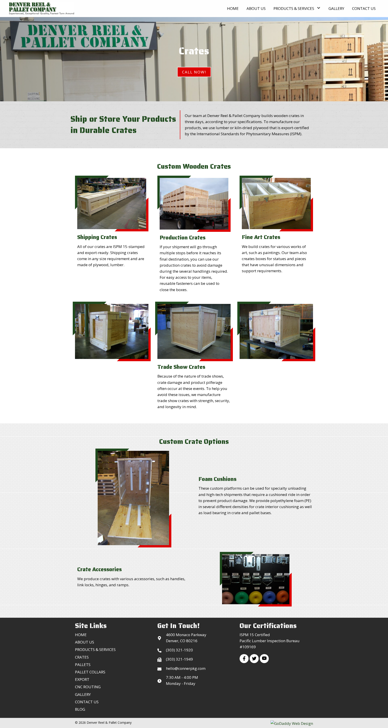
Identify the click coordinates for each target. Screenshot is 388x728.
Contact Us (87, 701)
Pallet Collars (90, 672)
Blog (80, 709)
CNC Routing (88, 686)
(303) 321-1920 (179, 650)
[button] (318, 8)
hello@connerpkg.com (185, 668)
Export (82, 679)
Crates (82, 657)
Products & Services (95, 649)
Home (81, 634)
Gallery (83, 694)
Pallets (82, 664)
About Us (84, 642)
